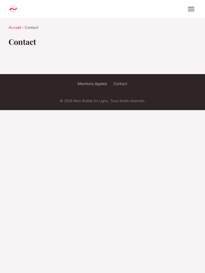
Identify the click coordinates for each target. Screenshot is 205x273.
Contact (120, 83)
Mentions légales (92, 83)
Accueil (15, 27)
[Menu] (191, 9)
